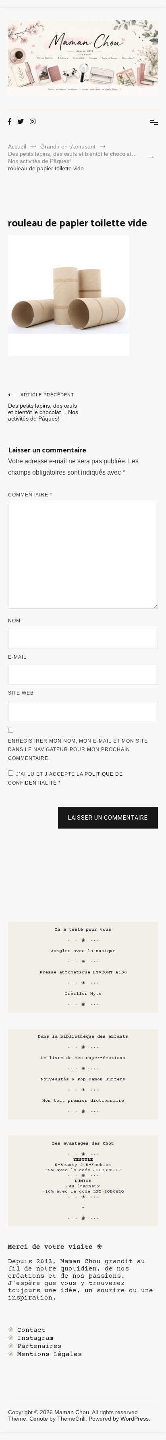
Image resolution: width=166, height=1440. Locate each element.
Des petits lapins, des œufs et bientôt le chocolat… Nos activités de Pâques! (43, 407)
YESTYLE (83, 1159)
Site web (21, 693)
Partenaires (39, 1346)
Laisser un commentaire (108, 817)
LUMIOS (83, 1181)
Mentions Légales (49, 1354)
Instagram (35, 1338)
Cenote (38, 1418)
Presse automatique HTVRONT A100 (83, 972)
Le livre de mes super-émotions (83, 1058)
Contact (31, 1330)
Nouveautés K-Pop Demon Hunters (83, 1079)
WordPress (134, 1418)
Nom (14, 621)
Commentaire (30, 495)
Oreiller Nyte (83, 993)
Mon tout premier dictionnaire (83, 1100)
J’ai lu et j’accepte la (65, 778)
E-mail (17, 657)
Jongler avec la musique (83, 951)
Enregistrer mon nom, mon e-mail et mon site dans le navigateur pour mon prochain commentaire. (78, 749)
